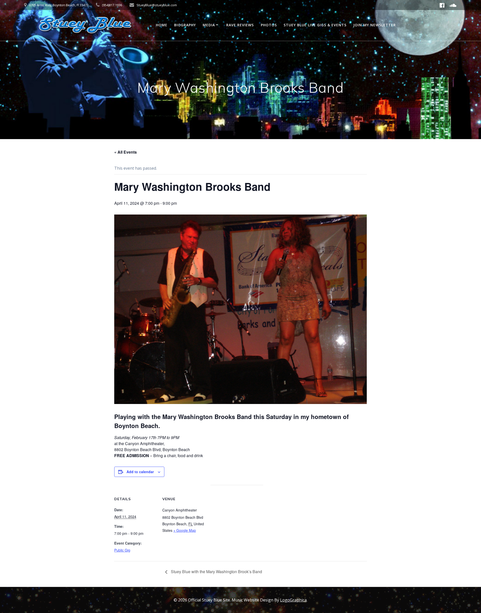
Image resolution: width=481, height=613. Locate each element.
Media (209, 25)
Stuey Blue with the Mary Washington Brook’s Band (216, 571)
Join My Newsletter (374, 25)
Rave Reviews (240, 25)
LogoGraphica (293, 600)
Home (161, 25)
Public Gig (122, 550)
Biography (185, 25)
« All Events (125, 152)
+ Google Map (184, 530)
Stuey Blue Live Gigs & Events (315, 25)
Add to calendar (140, 471)
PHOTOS (269, 25)
